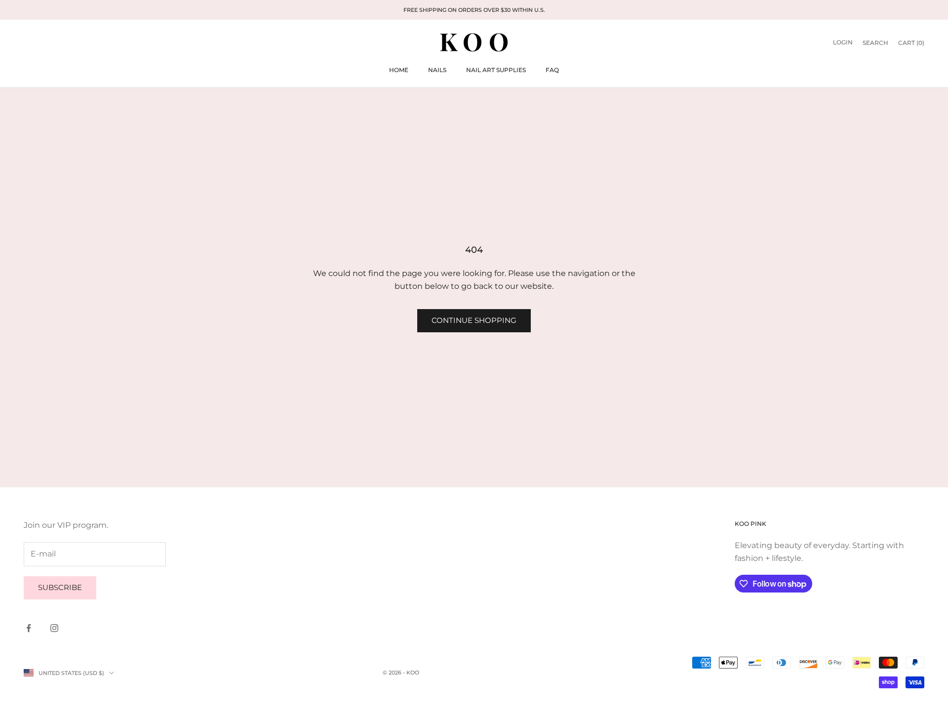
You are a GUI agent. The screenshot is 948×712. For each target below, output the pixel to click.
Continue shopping (474, 320)
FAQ (552, 70)
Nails (437, 70)
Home (398, 70)
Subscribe (60, 587)
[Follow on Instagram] (54, 628)
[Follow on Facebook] (29, 628)
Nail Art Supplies (496, 70)
